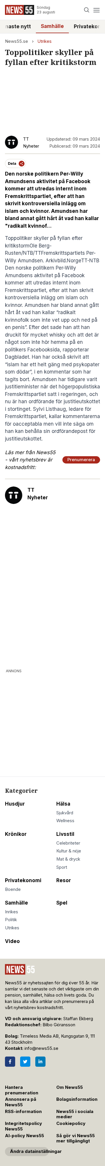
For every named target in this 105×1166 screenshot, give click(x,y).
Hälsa (63, 804)
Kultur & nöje (68, 851)
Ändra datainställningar (29, 1151)
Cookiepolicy (70, 1123)
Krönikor (16, 834)
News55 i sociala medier (74, 1114)
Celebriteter (68, 843)
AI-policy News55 (24, 1135)
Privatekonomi (23, 880)
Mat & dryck (68, 859)
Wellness (65, 820)
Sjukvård (64, 812)
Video (12, 941)
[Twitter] (25, 1062)
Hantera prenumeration (21, 1090)
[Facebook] (10, 1062)
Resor (63, 880)
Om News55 (69, 1087)
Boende (13, 889)
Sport (61, 867)
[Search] (86, 10)
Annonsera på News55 (20, 1102)
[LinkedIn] (40, 1062)
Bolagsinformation (76, 1099)
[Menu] (96, 10)
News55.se (16, 41)
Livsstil (65, 834)
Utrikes (44, 41)
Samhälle (52, 26)
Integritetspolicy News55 (23, 1126)
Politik (11, 919)
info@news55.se (41, 1048)
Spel (61, 903)
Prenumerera (81, 459)
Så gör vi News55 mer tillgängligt (75, 1138)
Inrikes (11, 911)
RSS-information (23, 1111)
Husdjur (15, 804)
